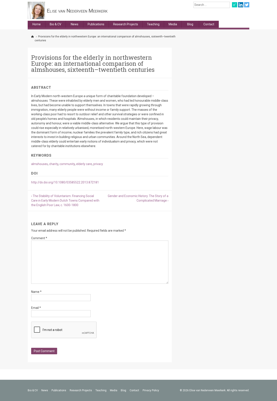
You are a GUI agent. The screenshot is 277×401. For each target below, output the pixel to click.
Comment (39, 238)
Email (36, 308)
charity (53, 164)
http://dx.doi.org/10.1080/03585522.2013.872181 (65, 182)
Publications (96, 24)
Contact (208, 24)
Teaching (153, 24)
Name (36, 292)
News (74, 24)
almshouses (39, 164)
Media (173, 24)
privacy (98, 164)
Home (36, 24)
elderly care (84, 164)
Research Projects (125, 24)
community (67, 164)
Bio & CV (55, 24)
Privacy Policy (151, 390)
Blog (190, 24)
